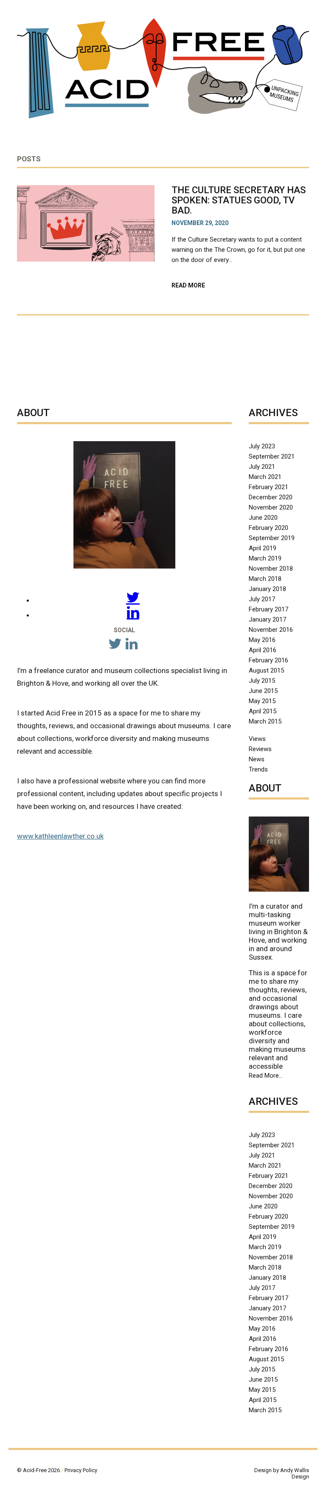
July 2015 (262, 680)
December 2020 (270, 497)
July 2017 (262, 599)
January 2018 (267, 589)
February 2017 (268, 609)
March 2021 (265, 477)
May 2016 (262, 640)
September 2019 (272, 538)
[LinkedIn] (133, 615)
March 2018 (265, 579)
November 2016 (271, 630)
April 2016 (262, 650)
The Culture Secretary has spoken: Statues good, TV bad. (238, 200)
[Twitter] (133, 600)
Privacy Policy (81, 1470)
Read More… (266, 1076)
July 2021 (262, 466)
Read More (204, 285)
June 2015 (263, 691)
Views (257, 739)
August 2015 (266, 670)
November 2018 (271, 568)
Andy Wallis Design (294, 1473)
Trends (258, 769)
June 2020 (263, 517)
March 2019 (265, 558)
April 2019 (262, 548)
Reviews (260, 749)
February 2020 (268, 528)
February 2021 (268, 487)
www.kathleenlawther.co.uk (60, 836)
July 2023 (262, 446)
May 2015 (262, 701)
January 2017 (267, 619)
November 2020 (271, 507)
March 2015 (265, 721)
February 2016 (268, 660)
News (256, 759)
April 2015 (262, 711)
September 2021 (272, 456)
